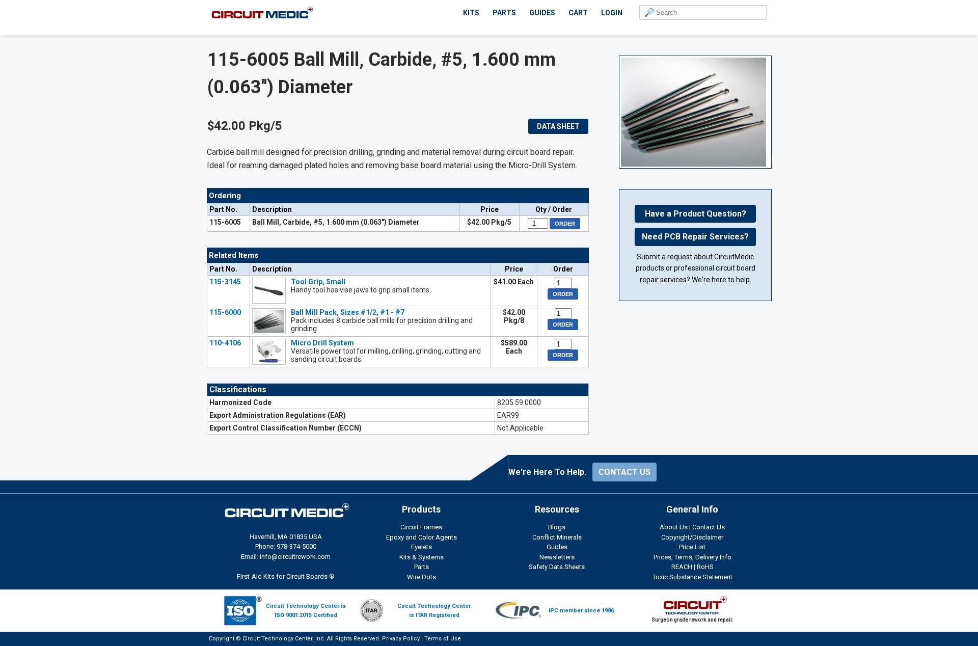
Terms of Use (442, 638)
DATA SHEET (558, 126)
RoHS (705, 567)
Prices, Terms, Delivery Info (692, 557)
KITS (471, 13)
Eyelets (421, 547)
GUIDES (542, 13)
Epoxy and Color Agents (421, 537)
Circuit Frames (421, 527)
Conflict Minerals (557, 537)
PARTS (504, 13)
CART (578, 13)
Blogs (556, 527)
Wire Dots (421, 577)
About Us (674, 527)
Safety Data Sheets (557, 567)
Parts (421, 567)
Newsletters (557, 557)
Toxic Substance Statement (692, 577)
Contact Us (708, 527)
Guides (557, 547)
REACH (681, 567)
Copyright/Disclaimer (692, 537)
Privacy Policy (401, 638)
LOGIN (611, 13)
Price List (692, 547)
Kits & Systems (421, 557)
